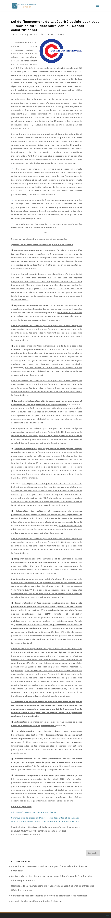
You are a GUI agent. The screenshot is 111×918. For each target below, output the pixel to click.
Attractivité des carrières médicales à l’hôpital (36, 901)
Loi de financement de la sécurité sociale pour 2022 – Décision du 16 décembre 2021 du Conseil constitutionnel (55, 26)
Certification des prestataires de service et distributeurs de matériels (49, 895)
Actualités (36, 34)
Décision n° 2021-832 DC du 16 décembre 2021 (35, 812)
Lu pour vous (55, 34)
